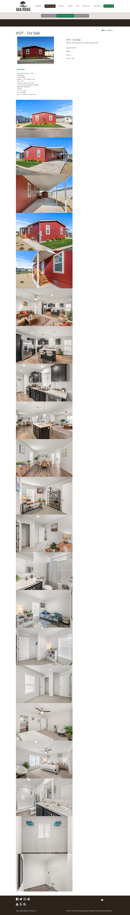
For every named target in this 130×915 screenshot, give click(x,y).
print (111, 30)
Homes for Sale (50, 6)
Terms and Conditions (22, 911)
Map (77, 6)
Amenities (38, 6)
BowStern (109, 911)
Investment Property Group (80, 911)
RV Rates (61, 6)
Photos (70, 6)
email (105, 30)
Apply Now (97, 6)
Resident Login (108, 6)
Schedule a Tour (48, 16)
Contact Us (86, 6)
